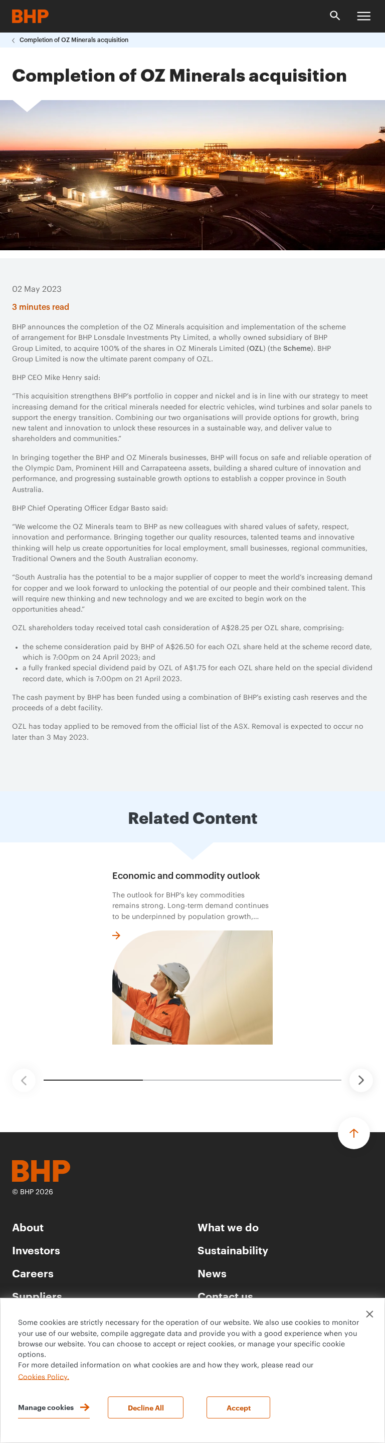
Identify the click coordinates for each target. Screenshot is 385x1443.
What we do (228, 1226)
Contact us (225, 1295)
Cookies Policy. (43, 1376)
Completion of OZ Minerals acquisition (74, 40)
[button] (24, 1080)
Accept (239, 1407)
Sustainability (233, 1249)
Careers (33, 1272)
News (212, 1272)
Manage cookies (46, 1406)
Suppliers (37, 1295)
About (28, 1226)
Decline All (146, 1407)
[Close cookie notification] (369, 1314)
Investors (36, 1249)
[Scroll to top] (354, 1133)
